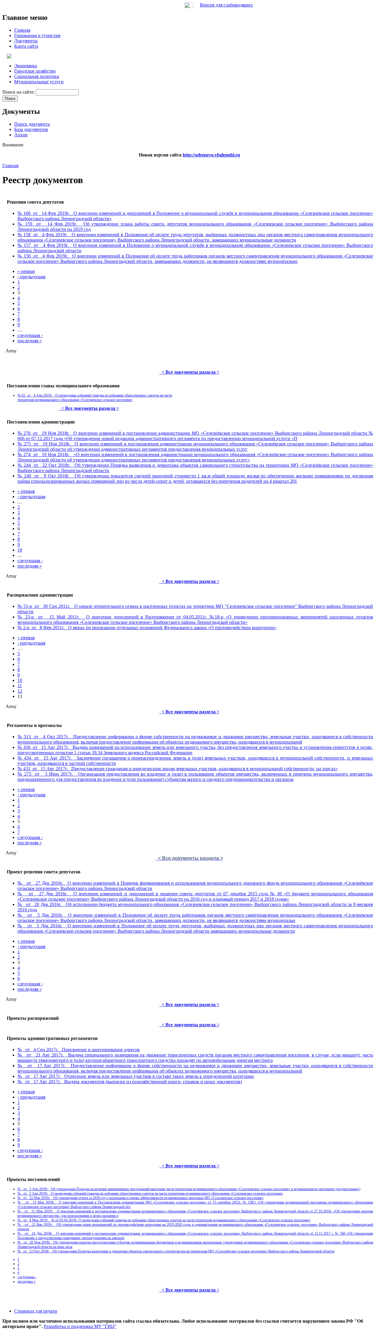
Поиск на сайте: (19, 92)
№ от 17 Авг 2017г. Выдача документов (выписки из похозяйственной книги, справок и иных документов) (129, 1081)
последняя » (29, 340)
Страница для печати (35, 1310)
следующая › (30, 335)
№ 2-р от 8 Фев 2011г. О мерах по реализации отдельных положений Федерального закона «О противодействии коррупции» (147, 627)
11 (19, 685)
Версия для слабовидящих (226, 4)
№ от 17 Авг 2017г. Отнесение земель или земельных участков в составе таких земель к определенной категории (135, 1076)
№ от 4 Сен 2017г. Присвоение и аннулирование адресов (78, 1049)
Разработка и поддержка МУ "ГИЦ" (80, 1326)
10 (19, 549)
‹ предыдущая (31, 276)
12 (19, 690)
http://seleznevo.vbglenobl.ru (211, 154)
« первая (26, 271)
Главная (10, 165)
